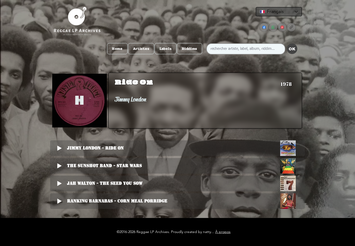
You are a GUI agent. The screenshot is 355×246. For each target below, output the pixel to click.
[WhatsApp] (273, 27)
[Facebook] (264, 27)
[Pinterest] (282, 27)
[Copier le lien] (291, 27)
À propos (223, 231)
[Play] (79, 100)
